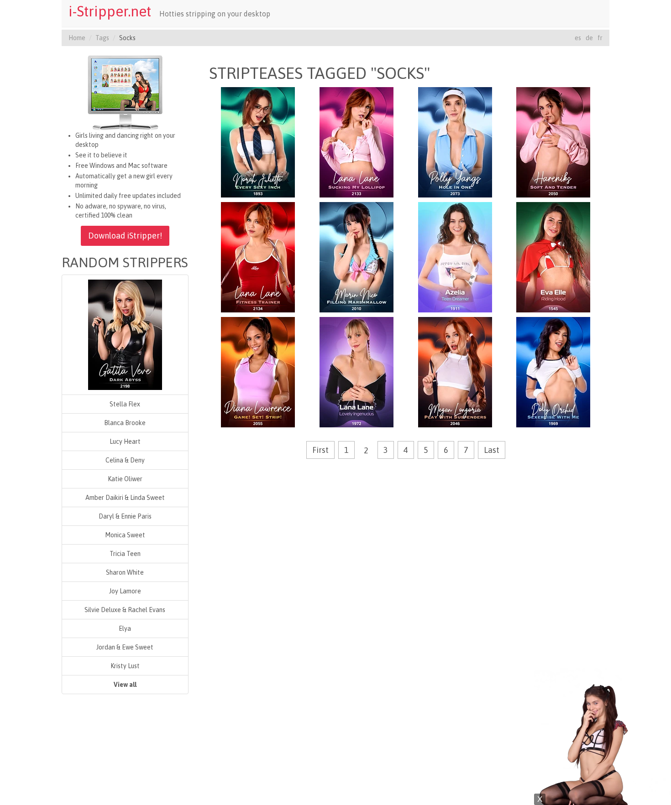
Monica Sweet (125, 535)
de (589, 38)
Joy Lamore (125, 591)
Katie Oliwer (125, 479)
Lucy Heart (125, 441)
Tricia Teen (125, 553)
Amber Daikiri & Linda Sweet (125, 497)
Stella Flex (125, 404)
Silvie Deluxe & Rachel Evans (124, 609)
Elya (125, 628)
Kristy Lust (125, 666)
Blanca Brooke (125, 422)
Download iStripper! (125, 235)
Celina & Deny (125, 460)
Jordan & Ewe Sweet (124, 647)
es (578, 38)
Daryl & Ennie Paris (125, 516)
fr (600, 38)
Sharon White (125, 572)
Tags (102, 38)
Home (76, 38)
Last (491, 450)
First (320, 450)
